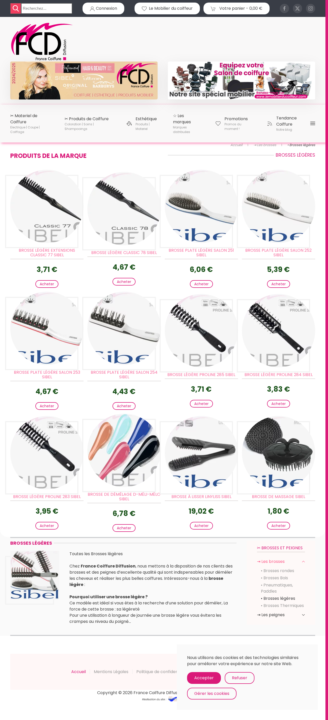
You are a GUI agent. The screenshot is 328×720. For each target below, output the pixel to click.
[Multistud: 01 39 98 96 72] (175, 699)
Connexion (106, 8)
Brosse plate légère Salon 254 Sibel (124, 374)
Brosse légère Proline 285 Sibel (201, 375)
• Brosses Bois (274, 578)
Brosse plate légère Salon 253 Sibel (47, 374)
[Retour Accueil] (42, 42)
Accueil (78, 672)
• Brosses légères (278, 598)
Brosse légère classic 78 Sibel (124, 253)
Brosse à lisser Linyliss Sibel (201, 497)
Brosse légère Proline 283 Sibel (47, 497)
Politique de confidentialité (162, 672)
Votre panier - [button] (240, 8)
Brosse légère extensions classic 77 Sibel (47, 252)
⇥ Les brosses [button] (271, 561)
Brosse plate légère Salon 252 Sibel (278, 252)
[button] (30, 123)
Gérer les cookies (211, 693)
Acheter (47, 284)
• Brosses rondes (277, 571)
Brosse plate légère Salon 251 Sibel (201, 252)
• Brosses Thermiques (282, 606)
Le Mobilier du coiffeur (170, 8)
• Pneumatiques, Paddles (277, 588)
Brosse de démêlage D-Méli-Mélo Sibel (124, 496)
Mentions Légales (111, 672)
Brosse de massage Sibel (278, 497)
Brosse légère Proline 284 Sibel (278, 375)
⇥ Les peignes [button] (271, 615)
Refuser (239, 678)
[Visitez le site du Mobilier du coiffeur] (241, 80)
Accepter (204, 678)
